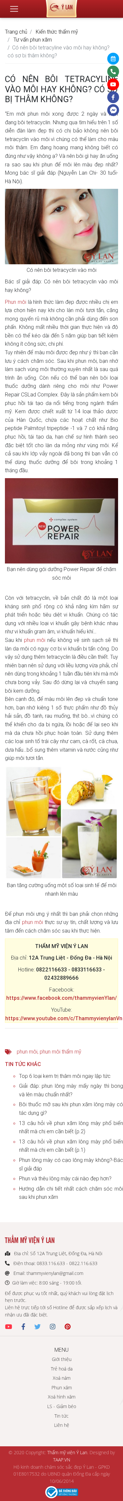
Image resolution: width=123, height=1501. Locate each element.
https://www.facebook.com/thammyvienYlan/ (61, 998)
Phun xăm (61, 1387)
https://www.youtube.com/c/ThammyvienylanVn (63, 1018)
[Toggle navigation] (14, 9)
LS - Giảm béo (61, 1406)
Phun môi (15, 302)
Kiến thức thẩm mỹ (57, 31)
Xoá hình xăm (61, 1397)
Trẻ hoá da (61, 1369)
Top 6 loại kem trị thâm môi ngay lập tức (65, 1076)
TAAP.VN (61, 1460)
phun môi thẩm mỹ (60, 1051)
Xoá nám (62, 1378)
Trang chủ (16, 31)
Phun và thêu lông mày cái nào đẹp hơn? (65, 1178)
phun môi (34, 640)
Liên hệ (61, 1425)
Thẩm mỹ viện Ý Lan (67, 1452)
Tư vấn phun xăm (32, 39)
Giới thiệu (62, 1359)
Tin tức (61, 1416)
